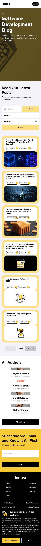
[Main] (20, 478)
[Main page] (6, 3)
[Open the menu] (35, 4)
